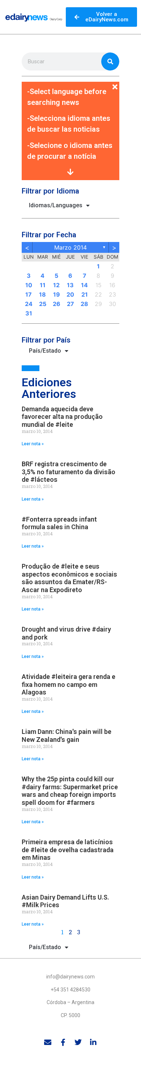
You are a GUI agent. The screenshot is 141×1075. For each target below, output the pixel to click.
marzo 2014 (70, 247)
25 (42, 303)
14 (84, 285)
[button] (70, 83)
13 (70, 285)
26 (56, 303)
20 (70, 294)
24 (29, 303)
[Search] (110, 61)
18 (42, 294)
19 (56, 294)
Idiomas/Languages (55, 205)
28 (84, 303)
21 (84, 294)
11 (43, 285)
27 (70, 303)
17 (28, 294)
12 (56, 285)
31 (28, 313)
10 (28, 285)
